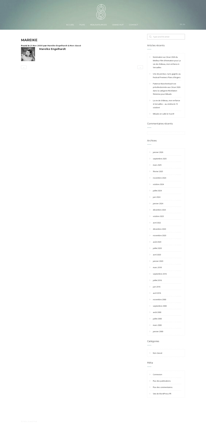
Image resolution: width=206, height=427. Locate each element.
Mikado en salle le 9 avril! (163, 114)
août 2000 (157, 312)
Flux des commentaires (163, 387)
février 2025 (158, 171)
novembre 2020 (159, 235)
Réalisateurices (98, 25)
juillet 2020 (157, 248)
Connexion (157, 374)
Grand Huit (118, 25)
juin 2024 (156, 197)
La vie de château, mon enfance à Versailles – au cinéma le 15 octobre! (166, 104)
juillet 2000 (157, 318)
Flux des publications (162, 381)
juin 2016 (156, 286)
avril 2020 (157, 254)
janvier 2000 (158, 331)
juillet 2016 (157, 280)
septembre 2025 (160, 158)
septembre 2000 (160, 306)
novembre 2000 (159, 299)
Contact (133, 25)
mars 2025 (157, 165)
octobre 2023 (158, 216)
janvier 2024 (158, 203)
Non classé (75, 45)
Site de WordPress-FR (162, 393)
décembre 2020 (159, 229)
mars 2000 (157, 325)
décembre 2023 (159, 210)
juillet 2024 (157, 190)
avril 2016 (157, 293)
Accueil (70, 25)
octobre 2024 (158, 184)
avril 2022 (157, 222)
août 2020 (157, 242)
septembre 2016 (160, 274)
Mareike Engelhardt (57, 45)
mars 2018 (157, 267)
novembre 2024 (159, 178)
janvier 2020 (158, 261)
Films (82, 25)
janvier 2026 (158, 152)
